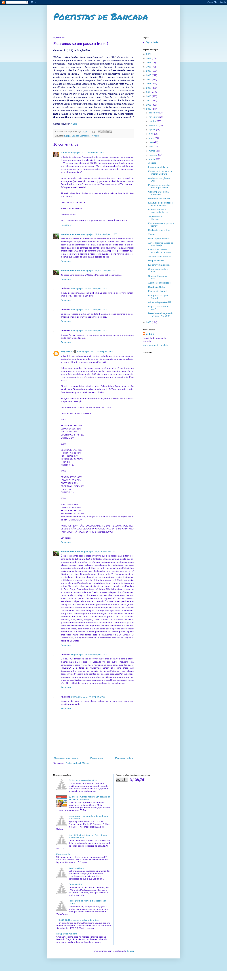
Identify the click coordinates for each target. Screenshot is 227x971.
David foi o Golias (156, 287)
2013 (149, 83)
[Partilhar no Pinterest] (110, 131)
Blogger (130, 951)
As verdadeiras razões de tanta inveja (160, 244)
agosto (152, 129)
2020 (149, 54)
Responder (66, 225)
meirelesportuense (70, 234)
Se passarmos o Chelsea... (156, 217)
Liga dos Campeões (80, 136)
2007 (149, 109)
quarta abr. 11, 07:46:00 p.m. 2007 (88, 697)
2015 (149, 75)
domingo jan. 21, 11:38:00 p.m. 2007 (95, 351)
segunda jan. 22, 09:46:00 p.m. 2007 (89, 654)
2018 (149, 62)
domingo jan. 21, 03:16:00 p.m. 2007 (99, 234)
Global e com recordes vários (83, 780)
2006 (149, 322)
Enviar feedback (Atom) (77, 763)
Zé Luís (150, 334)
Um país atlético (156, 260)
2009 (149, 100)
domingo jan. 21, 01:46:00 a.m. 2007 (86, 152)
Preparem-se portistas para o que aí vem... (159, 186)
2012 (149, 88)
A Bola (74, 123)
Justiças (152, 163)
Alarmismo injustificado (159, 283)
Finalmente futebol (157, 291)
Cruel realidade (76, 868)
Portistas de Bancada (100, 16)
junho (152, 138)
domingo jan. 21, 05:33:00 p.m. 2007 (89, 288)
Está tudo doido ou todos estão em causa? (160, 204)
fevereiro (153, 155)
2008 (149, 105)
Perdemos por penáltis (159, 198)
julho (151, 133)
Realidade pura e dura (159, 230)
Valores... (152, 234)
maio (151, 142)
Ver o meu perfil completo (155, 345)
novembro (154, 117)
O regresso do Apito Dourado (158, 296)
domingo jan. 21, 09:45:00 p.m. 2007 (89, 330)
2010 (149, 96)
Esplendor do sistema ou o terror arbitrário (160, 172)
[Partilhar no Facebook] (107, 131)
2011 (148, 92)
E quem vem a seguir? (159, 265)
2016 (149, 71)
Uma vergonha (63, 854)
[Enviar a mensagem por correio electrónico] (93, 132)
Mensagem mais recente (66, 758)
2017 (149, 66)
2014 (149, 79)
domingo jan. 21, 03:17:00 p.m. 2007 (99, 270)
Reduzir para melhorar (159, 238)
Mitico (64, 152)
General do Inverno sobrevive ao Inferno (159, 251)
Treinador (95, 136)
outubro (153, 121)
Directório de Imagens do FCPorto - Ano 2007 (160, 314)
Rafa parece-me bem (66, 933)
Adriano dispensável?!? (159, 302)
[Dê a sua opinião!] (102, 131)
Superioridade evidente (159, 256)
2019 (149, 58)
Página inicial (96, 758)
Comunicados (75, 884)
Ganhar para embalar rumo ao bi (158, 193)
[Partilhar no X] (105, 131)
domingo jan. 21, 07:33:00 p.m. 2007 (89, 309)
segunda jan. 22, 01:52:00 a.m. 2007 (99, 551)
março (152, 151)
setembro (154, 125)
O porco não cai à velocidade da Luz (158, 210)
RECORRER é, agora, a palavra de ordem (78, 920)
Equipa (67, 136)
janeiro (152, 159)
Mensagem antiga (124, 758)
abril (151, 146)
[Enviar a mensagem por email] (99, 131)
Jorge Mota (67, 351)
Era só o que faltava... (159, 167)
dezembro (154, 112)
